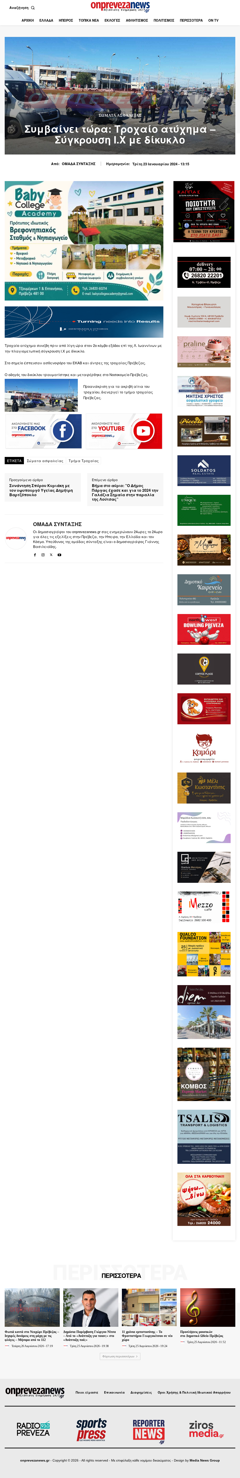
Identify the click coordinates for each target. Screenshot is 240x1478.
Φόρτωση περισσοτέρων (118, 1356)
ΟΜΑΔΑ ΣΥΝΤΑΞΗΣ (78, 164)
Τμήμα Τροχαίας (84, 460)
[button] (23, 7)
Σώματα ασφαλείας (45, 460)
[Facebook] (35, 554)
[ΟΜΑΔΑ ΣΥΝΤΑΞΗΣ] (16, 538)
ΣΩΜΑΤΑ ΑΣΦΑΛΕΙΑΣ (120, 115)
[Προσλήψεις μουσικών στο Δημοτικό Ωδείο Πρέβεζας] (207, 1307)
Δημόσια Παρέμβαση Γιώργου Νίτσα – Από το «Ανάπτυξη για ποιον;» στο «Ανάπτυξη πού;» (89, 1336)
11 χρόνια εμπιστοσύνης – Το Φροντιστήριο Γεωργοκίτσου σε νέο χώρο (147, 1336)
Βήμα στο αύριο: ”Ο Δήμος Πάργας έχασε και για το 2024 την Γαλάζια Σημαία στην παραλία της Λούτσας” (125, 492)
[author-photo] (8, 1345)
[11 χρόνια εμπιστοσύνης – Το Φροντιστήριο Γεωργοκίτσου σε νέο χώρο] (149, 1307)
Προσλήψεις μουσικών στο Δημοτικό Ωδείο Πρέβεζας (201, 1334)
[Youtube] (59, 554)
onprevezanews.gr (34, 1460)
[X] (51, 554)
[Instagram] (43, 554)
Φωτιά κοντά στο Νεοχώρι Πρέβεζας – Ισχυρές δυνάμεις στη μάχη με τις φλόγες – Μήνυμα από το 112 (32, 1336)
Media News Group (205, 1460)
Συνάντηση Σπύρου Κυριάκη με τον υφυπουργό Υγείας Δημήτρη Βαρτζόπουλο (41, 490)
